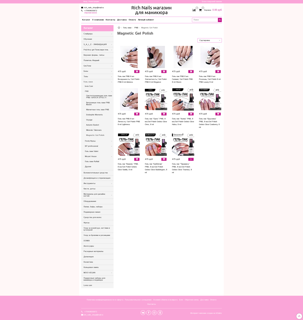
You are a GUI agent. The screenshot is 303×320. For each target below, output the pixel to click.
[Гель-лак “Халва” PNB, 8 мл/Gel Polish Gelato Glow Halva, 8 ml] (183, 99)
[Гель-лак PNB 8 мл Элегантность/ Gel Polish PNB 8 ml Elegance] (156, 57)
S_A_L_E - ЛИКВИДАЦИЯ (95, 44)
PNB (136, 27)
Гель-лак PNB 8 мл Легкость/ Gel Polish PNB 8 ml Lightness (129, 121)
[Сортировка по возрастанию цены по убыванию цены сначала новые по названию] (209, 40)
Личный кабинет (146, 19)
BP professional (91, 146)
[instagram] (154, 312)
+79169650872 (90, 10)
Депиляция (89, 256)
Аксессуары (89, 246)
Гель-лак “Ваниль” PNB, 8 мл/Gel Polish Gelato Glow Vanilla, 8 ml (128, 167)
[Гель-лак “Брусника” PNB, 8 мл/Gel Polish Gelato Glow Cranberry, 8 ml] (210, 99)
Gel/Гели (87, 66)
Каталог (86, 19)
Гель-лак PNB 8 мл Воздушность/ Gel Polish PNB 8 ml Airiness (128, 79)
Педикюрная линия (92, 212)
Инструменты (89, 183)
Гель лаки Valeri (91, 151)
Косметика (88, 262)
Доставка (122, 19)
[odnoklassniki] (160, 312)
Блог (181, 299)
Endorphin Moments (94, 114)
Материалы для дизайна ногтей (94, 195)
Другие (88, 166)
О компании (98, 19)
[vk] (143, 312)
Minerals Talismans (94, 130)
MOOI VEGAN (89, 272)
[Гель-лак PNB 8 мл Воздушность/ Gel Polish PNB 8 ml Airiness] (129, 57)
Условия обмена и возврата (165, 299)
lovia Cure (89, 86)
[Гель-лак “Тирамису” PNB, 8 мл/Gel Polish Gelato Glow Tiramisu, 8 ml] (183, 145)
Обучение (88, 39)
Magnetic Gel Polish (95, 135)
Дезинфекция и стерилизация (97, 178)
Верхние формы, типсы (94, 55)
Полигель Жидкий (91, 60)
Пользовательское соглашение (138, 299)
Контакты (110, 19)
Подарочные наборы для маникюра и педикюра (94, 279)
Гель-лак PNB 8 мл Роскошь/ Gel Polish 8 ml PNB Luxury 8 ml (210, 79)
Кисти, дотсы (89, 188)
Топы (86, 76)
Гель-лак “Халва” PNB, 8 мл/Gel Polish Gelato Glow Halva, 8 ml (183, 121)
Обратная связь (192, 299)
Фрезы (86, 222)
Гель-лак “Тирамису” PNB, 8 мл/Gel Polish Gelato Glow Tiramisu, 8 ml (182, 168)
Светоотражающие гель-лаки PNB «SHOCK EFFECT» (99, 96)
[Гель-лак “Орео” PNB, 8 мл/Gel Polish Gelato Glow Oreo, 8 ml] (156, 99)
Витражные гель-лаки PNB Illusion (98, 103)
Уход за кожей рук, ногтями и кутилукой (97, 229)
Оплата (132, 19)
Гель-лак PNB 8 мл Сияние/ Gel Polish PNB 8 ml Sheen (182, 79)
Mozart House (91, 156)
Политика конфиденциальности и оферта (105, 299)
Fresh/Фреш (90, 141)
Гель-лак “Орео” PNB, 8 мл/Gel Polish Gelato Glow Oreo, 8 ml (156, 121)
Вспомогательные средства (96, 172)
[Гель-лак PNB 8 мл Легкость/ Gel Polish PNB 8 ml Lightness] (129, 99)
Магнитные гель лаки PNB (97, 109)
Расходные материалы (93, 251)
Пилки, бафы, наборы (93, 206)
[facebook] (148, 312)
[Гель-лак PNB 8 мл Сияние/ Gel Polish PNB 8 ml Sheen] (183, 57)
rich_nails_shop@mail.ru (94, 7)
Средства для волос (93, 217)
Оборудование (90, 201)
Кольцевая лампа (91, 267)
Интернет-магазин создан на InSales (206, 313)
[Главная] (119, 27)
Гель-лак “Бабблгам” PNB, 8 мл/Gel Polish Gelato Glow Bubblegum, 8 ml (156, 168)
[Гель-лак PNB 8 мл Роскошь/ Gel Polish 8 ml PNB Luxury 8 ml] (210, 57)
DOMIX (87, 240)
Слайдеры (88, 33)
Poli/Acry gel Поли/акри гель (96, 49)
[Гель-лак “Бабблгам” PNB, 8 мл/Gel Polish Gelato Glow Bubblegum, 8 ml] (156, 145)
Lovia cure (88, 285)
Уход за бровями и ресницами (97, 235)
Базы (86, 71)
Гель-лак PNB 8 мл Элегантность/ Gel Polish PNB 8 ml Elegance (156, 79)
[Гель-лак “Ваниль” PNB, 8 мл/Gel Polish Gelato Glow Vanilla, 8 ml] (129, 145)
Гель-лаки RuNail (92, 161)
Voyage (89, 120)
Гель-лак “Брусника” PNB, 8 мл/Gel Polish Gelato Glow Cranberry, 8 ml (209, 123)
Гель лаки (127, 27)
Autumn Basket (92, 125)
